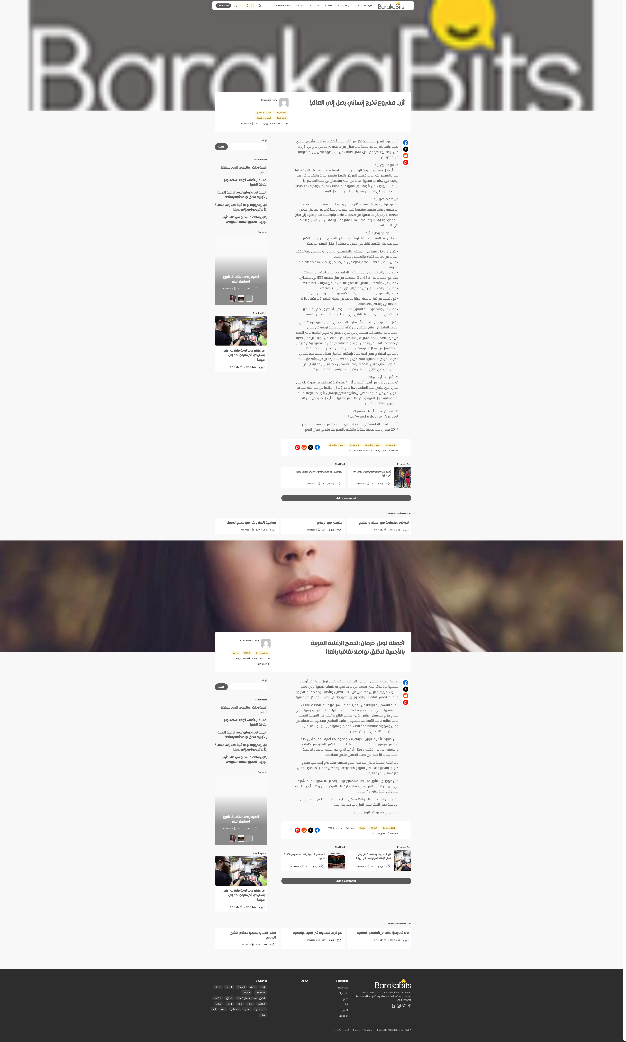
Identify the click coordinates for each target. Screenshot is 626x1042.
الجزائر (218, 987)
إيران (263, 987)
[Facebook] (409, 1005)
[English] (241, 6)
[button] (409, 5)
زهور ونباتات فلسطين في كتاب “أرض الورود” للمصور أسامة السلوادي (244, 219)
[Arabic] (236, 6)
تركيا (240, 1004)
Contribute (224, 5)
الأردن (252, 987)
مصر (263, 1015)
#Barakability (262, 653)
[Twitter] (404, 1005)
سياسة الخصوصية (363, 1030)
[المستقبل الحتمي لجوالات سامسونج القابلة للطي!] (241, 270)
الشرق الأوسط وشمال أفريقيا (251, 998)
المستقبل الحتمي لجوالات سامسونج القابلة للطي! (245, 182)
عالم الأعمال (245, 319)
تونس (229, 1004)
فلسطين (235, 1009)
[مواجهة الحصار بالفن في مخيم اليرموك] (247, 526)
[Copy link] (405, 162)
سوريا (218, 1004)
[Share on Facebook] (405, 142)
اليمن (250, 1004)
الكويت (217, 998)
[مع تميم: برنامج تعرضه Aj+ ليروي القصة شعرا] (313, 477)
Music (235, 653)
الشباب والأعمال (263, 112)
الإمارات (241, 987)
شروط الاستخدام (342, 1030)
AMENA (260, 319)
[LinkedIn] (393, 1005)
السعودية (260, 992)
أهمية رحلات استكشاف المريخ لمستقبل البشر (243, 169)
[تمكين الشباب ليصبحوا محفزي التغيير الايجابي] (247, 938)
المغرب (261, 1004)
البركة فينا (282, 112)
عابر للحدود (260, 1009)
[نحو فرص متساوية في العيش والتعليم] (379, 526)
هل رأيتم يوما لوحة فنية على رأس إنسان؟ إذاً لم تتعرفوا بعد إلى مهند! (241, 207)
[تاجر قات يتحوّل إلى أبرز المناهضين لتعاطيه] (379, 936)
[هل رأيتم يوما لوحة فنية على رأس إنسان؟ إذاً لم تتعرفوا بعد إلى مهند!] (241, 331)
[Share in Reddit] (405, 155)
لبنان (223, 1009)
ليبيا (214, 1009)
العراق (229, 998)
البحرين (229, 987)
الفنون (231, 319)
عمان (247, 1009)
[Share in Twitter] (405, 149)
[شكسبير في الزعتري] (313, 526)
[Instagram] (398, 1005)
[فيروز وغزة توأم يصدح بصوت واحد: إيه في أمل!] (402, 477)
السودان (246, 992)
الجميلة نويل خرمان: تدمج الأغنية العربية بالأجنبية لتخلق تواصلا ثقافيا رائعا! (242, 194)
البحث (264, 140)
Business (247, 859)
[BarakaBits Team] (284, 102)
